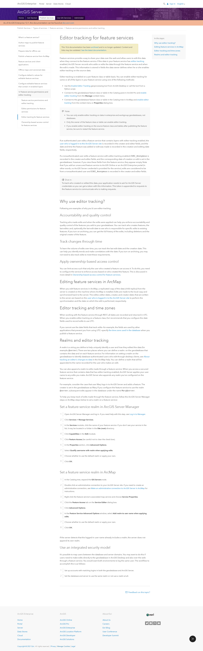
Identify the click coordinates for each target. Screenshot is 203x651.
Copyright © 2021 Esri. (26, 646)
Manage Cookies (63, 646)
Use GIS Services (64, 18)
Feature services (56, 28)
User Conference (110, 631)
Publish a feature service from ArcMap (33, 56)
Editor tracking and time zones (167, 51)
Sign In (172, 4)
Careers (106, 624)
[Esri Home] (150, 615)
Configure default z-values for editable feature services (30, 76)
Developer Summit (111, 635)
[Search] (164, 3)
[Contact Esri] (159, 623)
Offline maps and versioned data (31, 70)
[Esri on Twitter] (147, 623)
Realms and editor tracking (165, 54)
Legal (73, 646)
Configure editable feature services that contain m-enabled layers (32, 85)
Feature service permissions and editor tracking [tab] (33, 93)
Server (49, 4)
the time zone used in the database (125, 330)
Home (21, 18)
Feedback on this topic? (139, 592)
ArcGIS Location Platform (70, 631)
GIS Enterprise (26, 3)
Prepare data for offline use (29, 51)
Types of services (40, 28)
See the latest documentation (93, 50)
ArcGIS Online (66, 620)
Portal (41, 4)
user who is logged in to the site (81, 143)
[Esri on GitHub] (155, 623)
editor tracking (137, 61)
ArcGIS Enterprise (67, 628)
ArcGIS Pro (64, 624)
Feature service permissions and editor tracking (85, 28)
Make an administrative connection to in (118, 488)
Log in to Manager (137, 414)
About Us (106, 620)
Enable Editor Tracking (80, 86)
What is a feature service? (28, 37)
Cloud (68, 4)
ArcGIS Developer (67, 635)
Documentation (24, 639)
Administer (79, 18)
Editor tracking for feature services (35, 117)
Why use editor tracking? (165, 43)
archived (95, 47)
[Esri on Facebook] (151, 623)
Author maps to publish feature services (31, 44)
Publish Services (47, 18)
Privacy (53, 646)
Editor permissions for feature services (33, 110)
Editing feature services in (168, 47)
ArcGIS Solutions (67, 639)
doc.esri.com (68, 23)
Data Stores (58, 4)
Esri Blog (106, 628)
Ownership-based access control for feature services (35, 123)
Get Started (32, 18)
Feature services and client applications (29, 63)
